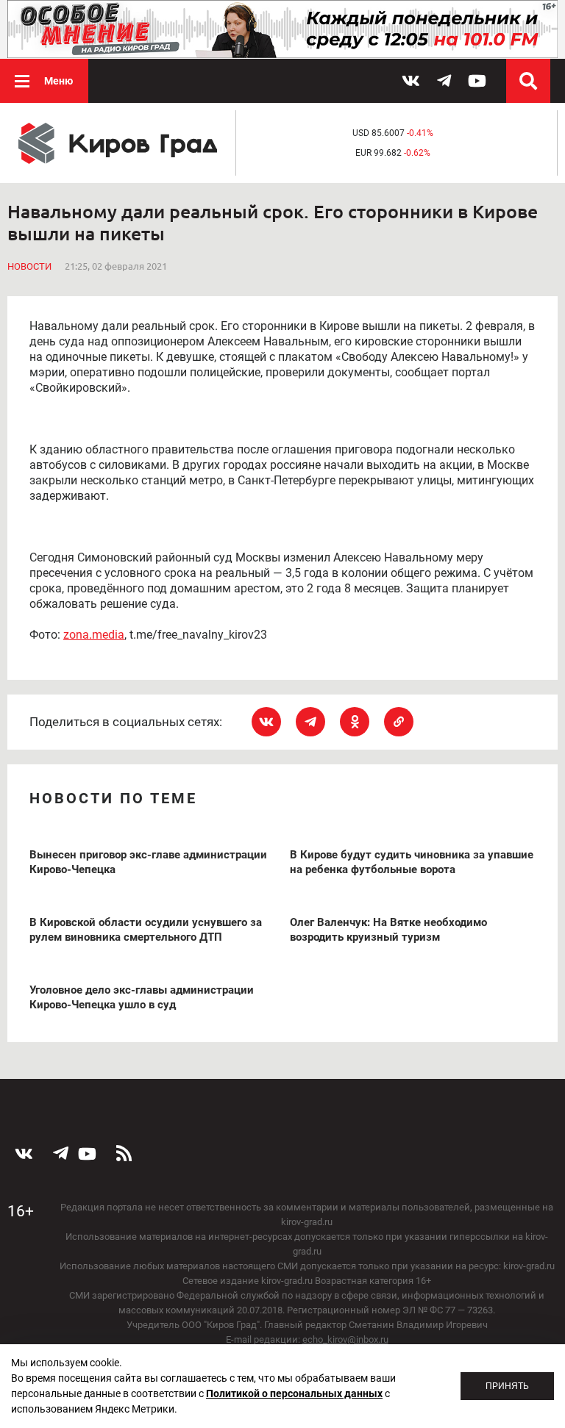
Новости (29, 266)
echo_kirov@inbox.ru (345, 1339)
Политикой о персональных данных (294, 1393)
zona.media (93, 635)
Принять (507, 1386)
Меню (58, 81)
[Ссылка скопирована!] (398, 721)
